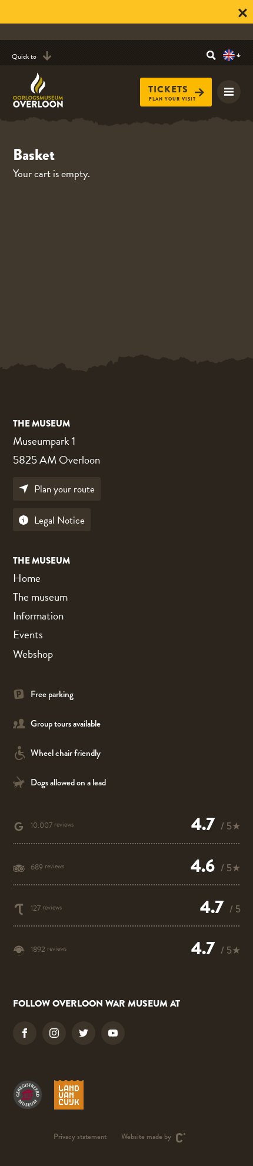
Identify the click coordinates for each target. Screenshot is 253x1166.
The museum (40, 596)
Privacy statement (80, 1137)
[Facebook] (24, 1033)
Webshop (33, 653)
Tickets (168, 89)
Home (27, 578)
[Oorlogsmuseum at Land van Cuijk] (69, 1095)
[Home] (45, 90)
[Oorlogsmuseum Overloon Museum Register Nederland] (27, 1095)
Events (28, 634)
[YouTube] (113, 1033)
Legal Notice (59, 520)
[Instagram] (54, 1033)
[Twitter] (83, 1033)
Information (38, 615)
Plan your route (64, 489)
